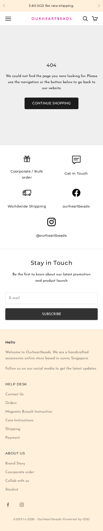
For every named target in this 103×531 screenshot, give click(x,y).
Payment (12, 438)
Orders (11, 403)
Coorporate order (19, 472)
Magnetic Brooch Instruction (28, 412)
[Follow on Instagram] (21, 504)
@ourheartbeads (51, 235)
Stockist (11, 490)
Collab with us (17, 481)
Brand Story (15, 464)
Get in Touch (76, 173)
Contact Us (14, 394)
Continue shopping (51, 103)
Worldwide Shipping (27, 206)
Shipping (12, 429)
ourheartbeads (76, 206)
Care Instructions (19, 420)
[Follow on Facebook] (8, 504)
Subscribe (51, 314)
